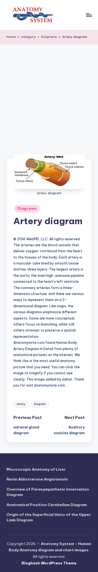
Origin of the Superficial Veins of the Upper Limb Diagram (49, 517)
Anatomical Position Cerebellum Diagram (47, 504)
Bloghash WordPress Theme (49, 563)
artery (21, 404)
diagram (40, 404)
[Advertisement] (49, 96)
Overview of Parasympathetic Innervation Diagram (48, 492)
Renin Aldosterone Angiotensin (37, 479)
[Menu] (88, 14)
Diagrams (27, 208)
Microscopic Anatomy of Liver (36, 469)
